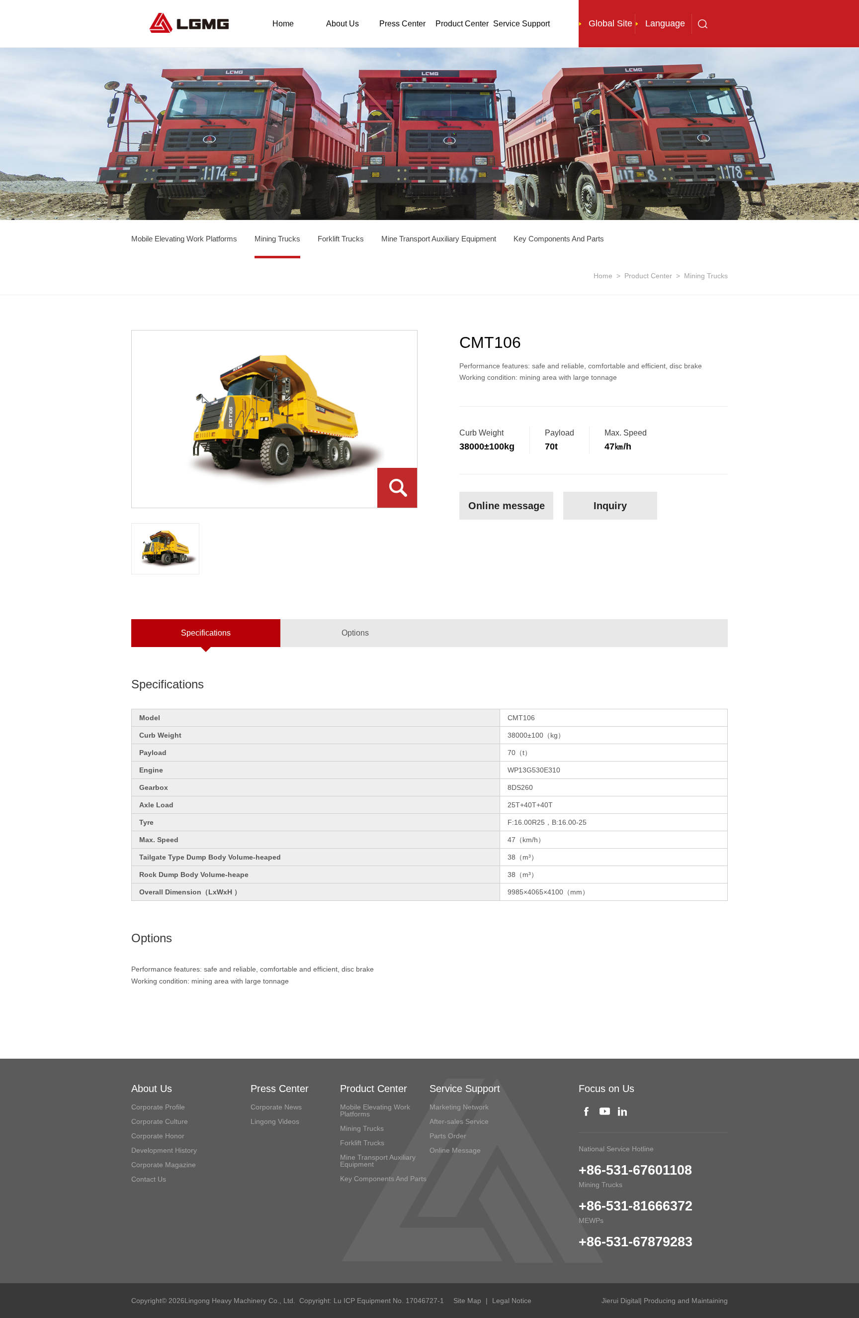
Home (283, 23)
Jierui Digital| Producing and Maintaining (664, 1301)
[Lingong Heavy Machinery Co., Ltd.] (192, 21)
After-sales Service (459, 1121)
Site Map (467, 1301)
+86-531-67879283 (635, 1241)
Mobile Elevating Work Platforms (184, 238)
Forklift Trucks (341, 238)
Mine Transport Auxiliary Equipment (438, 238)
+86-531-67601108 (635, 1170)
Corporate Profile (158, 1107)
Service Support (521, 23)
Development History (164, 1150)
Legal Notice (511, 1301)
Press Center (402, 23)
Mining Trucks (277, 238)
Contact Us (148, 1179)
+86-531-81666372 (635, 1206)
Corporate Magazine (163, 1165)
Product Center (462, 23)
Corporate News (276, 1107)
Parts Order (448, 1136)
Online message (506, 505)
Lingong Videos (275, 1121)
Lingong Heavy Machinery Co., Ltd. (239, 1301)
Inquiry (610, 505)
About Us (342, 23)
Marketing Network (459, 1107)
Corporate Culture (159, 1121)
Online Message (455, 1150)
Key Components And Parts (559, 238)
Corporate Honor (157, 1136)
